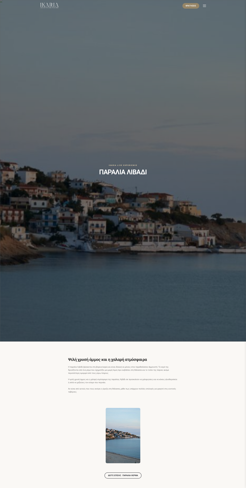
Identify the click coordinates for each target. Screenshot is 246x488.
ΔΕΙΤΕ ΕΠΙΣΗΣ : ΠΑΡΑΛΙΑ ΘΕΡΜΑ (123, 475)
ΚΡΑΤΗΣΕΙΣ (191, 6)
